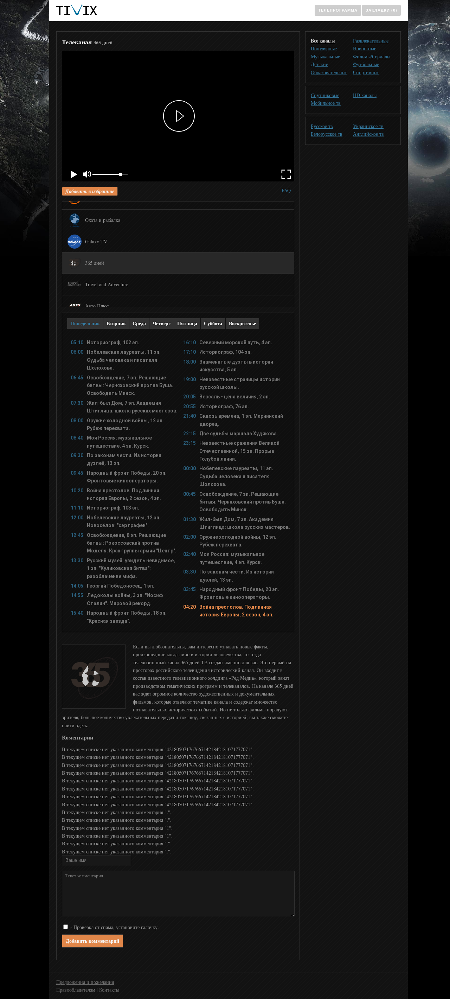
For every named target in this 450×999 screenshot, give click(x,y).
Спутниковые (325, 95)
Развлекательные (370, 40)
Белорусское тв (326, 133)
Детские (319, 64)
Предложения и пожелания (85, 982)
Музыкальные (325, 56)
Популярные (324, 48)
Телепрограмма (338, 10)
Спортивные (366, 72)
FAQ (286, 190)
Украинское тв (368, 126)
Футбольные (366, 64)
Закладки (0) (381, 10)
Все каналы (323, 40)
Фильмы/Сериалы (371, 56)
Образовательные (329, 72)
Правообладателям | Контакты (87, 989)
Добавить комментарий (92, 940)
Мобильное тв (326, 103)
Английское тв (368, 133)
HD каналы (365, 95)
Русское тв (322, 126)
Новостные (364, 48)
